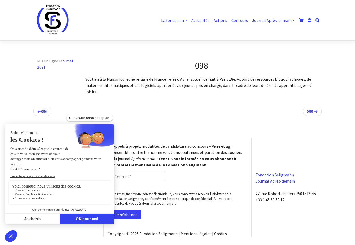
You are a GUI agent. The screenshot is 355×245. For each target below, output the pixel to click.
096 (44, 111)
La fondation (172, 20)
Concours (239, 20)
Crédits (220, 233)
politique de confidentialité (196, 199)
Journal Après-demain (272, 20)
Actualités (200, 20)
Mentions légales (196, 233)
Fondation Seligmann (158, 233)
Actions (220, 20)
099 (310, 111)
